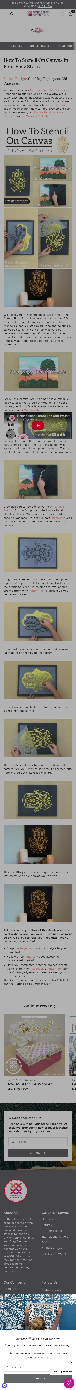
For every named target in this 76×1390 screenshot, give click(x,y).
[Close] (74, 1296)
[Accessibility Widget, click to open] (4, 1385)
